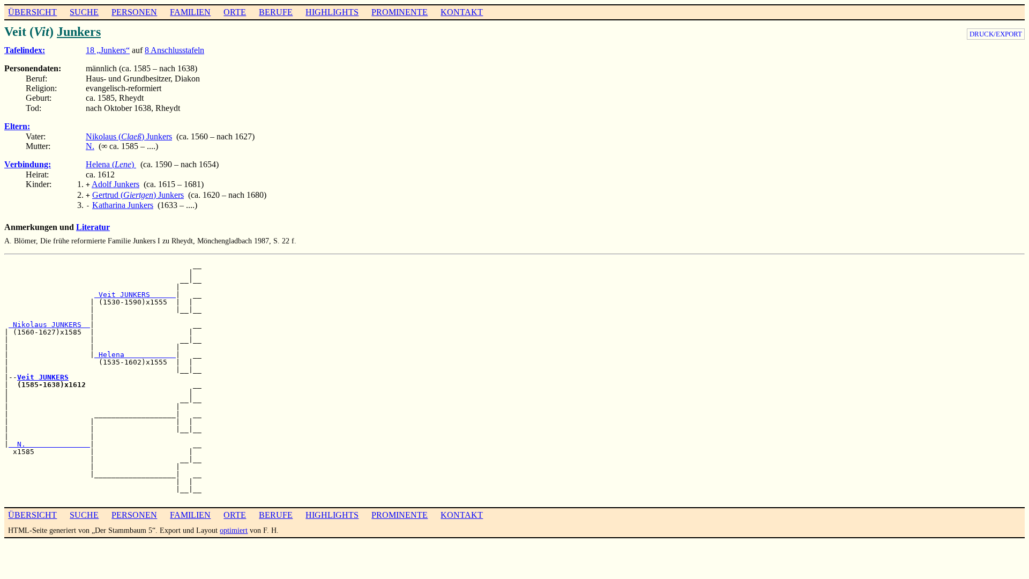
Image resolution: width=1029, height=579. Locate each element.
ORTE (234, 12)
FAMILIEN (190, 12)
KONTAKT (462, 12)
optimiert (234, 530)
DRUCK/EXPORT (996, 34)
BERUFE (276, 12)
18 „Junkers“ (108, 50)
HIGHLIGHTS (332, 12)
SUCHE (84, 12)
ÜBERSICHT (32, 12)
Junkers (79, 32)
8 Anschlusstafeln (174, 50)
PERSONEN (134, 12)
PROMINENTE (399, 12)
